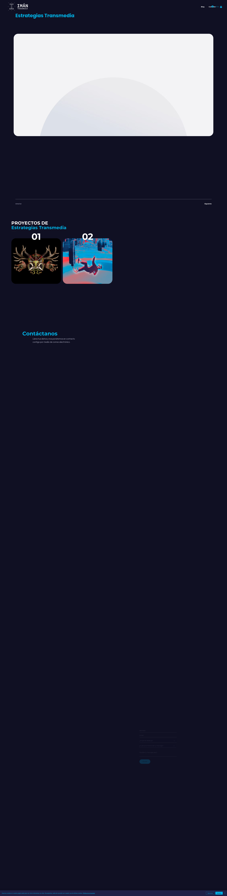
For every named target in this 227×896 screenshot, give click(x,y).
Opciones (210, 893)
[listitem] (36, 264)
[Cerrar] (225, 893)
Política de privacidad (89, 893)
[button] (221, 6)
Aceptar (219, 893)
